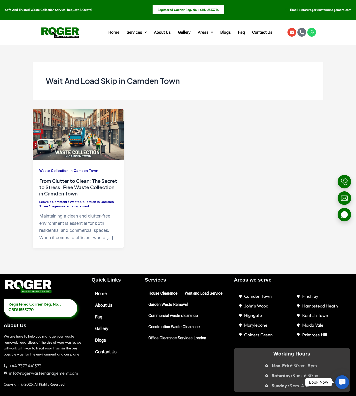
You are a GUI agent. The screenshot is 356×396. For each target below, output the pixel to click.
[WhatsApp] (344, 214)
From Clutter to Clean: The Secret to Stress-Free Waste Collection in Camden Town (78, 187)
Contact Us (262, 32)
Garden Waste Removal (168, 304)
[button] (136, 32)
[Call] (344, 181)
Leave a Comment (53, 202)
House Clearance (163, 293)
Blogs (225, 32)
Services (134, 32)
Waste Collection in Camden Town (68, 171)
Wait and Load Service (204, 293)
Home (113, 32)
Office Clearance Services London (177, 338)
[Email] (344, 198)
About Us (162, 32)
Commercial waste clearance (173, 315)
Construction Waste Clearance (174, 326)
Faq (241, 32)
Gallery (184, 32)
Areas (203, 32)
